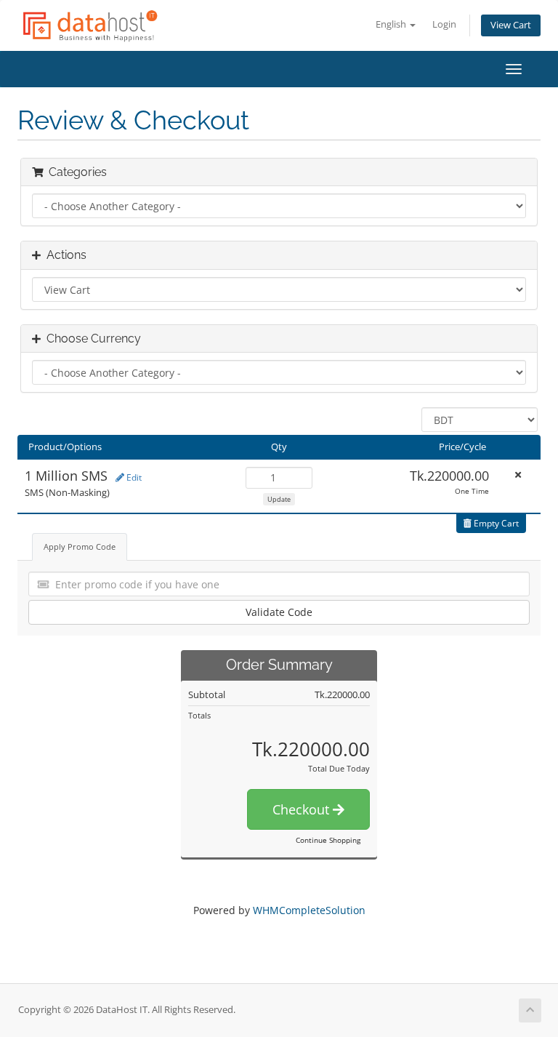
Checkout (302, 809)
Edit (133, 477)
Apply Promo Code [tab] (80, 546)
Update (279, 499)
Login (444, 24)
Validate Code (279, 612)
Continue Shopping (328, 840)
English (392, 24)
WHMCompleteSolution (309, 910)
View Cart (510, 25)
